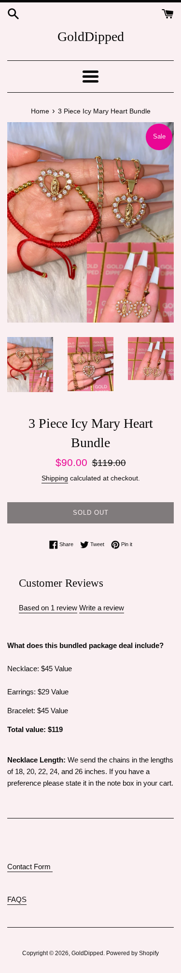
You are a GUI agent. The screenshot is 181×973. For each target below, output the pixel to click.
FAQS (17, 899)
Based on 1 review (48, 608)
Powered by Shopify (132, 953)
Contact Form (30, 866)
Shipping (55, 478)
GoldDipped (90, 36)
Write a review (101, 608)
